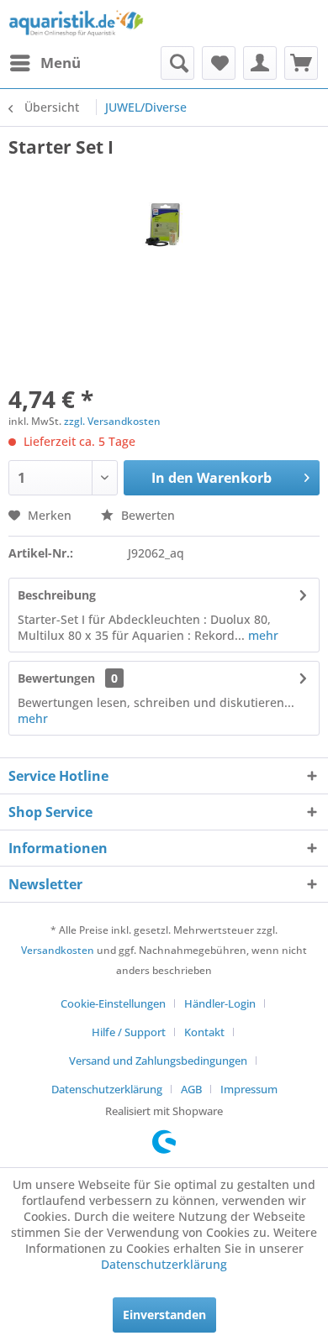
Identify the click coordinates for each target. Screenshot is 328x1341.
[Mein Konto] (260, 63)
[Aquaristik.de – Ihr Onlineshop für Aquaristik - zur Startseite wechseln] (76, 23)
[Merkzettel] (218, 63)
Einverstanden (164, 1315)
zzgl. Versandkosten (112, 421)
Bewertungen (56, 678)
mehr (261, 635)
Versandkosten (57, 950)
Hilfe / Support (129, 1032)
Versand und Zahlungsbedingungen (158, 1060)
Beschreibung (57, 595)
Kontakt (204, 1032)
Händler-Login (220, 1003)
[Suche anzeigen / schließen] (177, 63)
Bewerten (146, 515)
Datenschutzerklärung (106, 1089)
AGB (191, 1089)
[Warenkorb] (301, 63)
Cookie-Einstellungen (113, 1003)
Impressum (249, 1089)
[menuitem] (44, 63)
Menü (60, 62)
